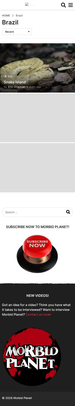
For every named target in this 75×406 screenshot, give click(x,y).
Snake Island (15, 82)
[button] (63, 5)
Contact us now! (38, 314)
